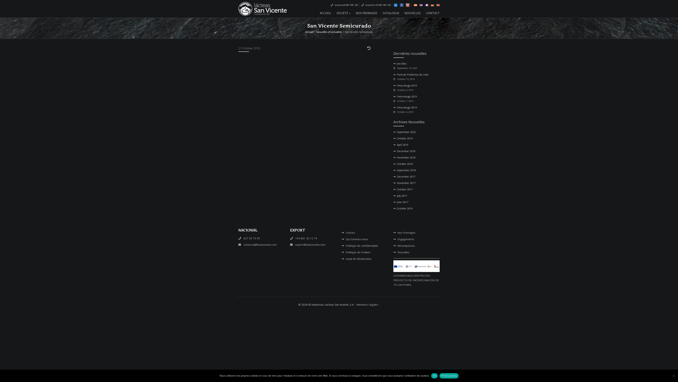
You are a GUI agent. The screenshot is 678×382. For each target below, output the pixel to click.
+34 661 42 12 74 (306, 238)
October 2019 (405, 138)
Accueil (325, 13)
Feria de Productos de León (413, 74)
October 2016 (405, 208)
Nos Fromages (366, 13)
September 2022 (406, 132)
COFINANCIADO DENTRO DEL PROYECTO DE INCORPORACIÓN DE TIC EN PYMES (416, 280)
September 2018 (406, 170)
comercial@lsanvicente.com (260, 244)
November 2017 (406, 183)
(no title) (401, 63)
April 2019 (402, 144)
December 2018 (406, 151)
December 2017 (406, 176)
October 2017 (405, 189)
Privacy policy (449, 375)
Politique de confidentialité (362, 245)
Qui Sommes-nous (357, 239)
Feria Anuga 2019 (407, 85)
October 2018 (405, 164)
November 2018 (406, 157)
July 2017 (402, 195)
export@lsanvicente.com (310, 244)
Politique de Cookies (358, 252)
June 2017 (402, 202)
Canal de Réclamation (358, 259)
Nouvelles (413, 13)
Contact (433, 13)
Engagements (405, 239)
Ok (434, 375)
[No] (673, 376)
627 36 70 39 (251, 238)
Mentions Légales (367, 304)
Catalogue (391, 13)
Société (343, 13)
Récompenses (406, 245)
